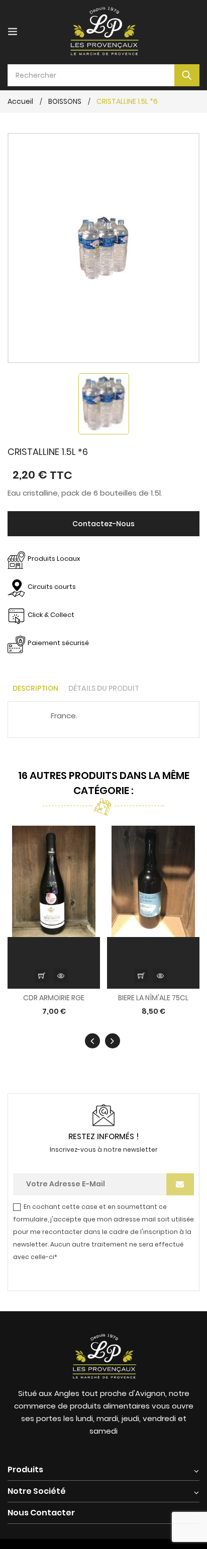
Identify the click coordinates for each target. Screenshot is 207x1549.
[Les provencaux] (103, 1355)
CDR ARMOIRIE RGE (53, 998)
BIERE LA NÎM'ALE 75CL (153, 998)
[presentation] (92, 1040)
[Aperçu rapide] (61, 976)
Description (35, 688)
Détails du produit (103, 688)
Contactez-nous (103, 524)
